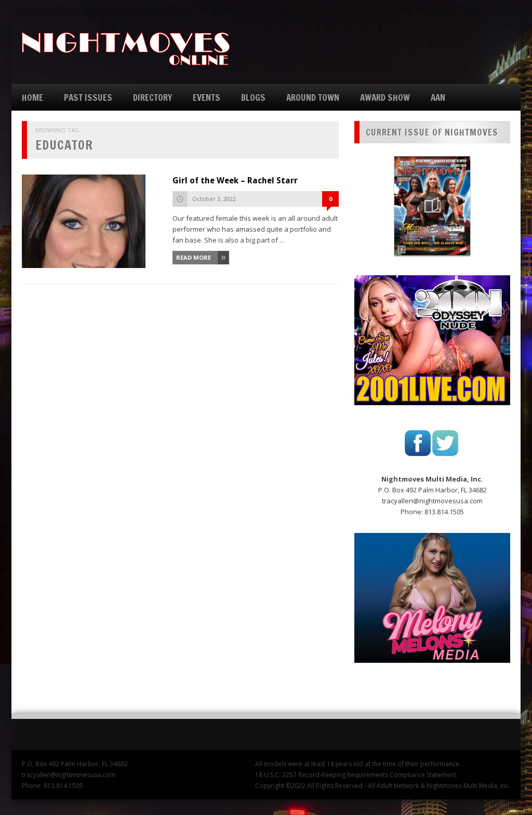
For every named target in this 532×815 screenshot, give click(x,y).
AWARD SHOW (385, 97)
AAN (438, 97)
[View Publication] (432, 206)
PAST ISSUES (88, 97)
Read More (193, 257)
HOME (32, 97)
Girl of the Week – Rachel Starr (235, 180)
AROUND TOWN (312, 97)
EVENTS (206, 97)
